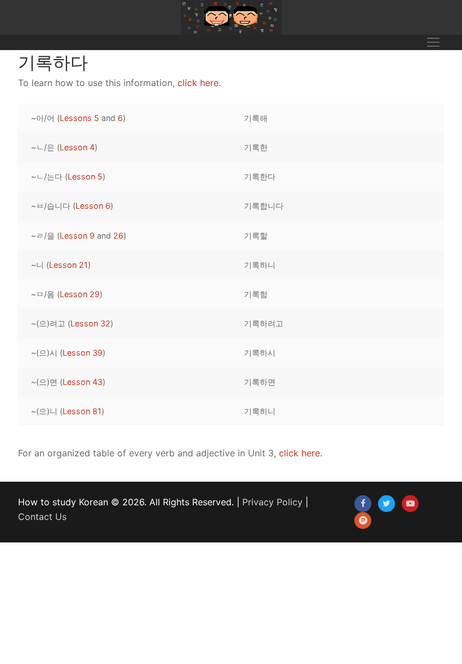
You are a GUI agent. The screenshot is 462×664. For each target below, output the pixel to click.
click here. (300, 453)
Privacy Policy (272, 502)
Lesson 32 (90, 323)
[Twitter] (386, 503)
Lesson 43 (83, 382)
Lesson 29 (80, 294)
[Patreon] (362, 520)
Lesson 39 (83, 352)
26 (118, 235)
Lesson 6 (92, 205)
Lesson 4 (77, 147)
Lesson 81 (82, 411)
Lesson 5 (85, 176)
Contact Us (42, 516)
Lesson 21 (68, 265)
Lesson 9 (77, 235)
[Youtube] (410, 503)
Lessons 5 (79, 118)
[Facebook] (362, 503)
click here (198, 82)
